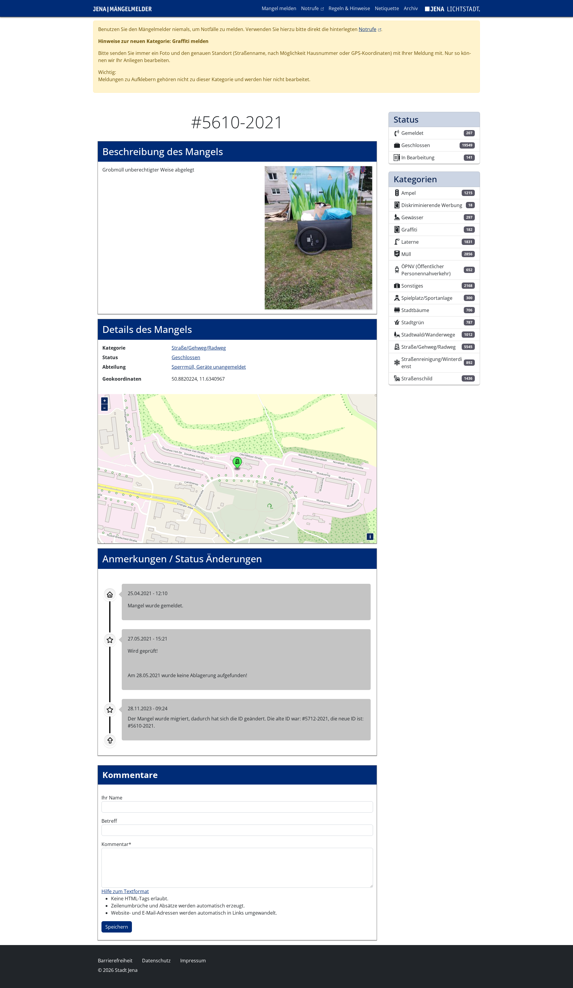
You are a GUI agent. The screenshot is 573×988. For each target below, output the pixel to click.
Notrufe (313, 8)
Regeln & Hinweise (349, 8)
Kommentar (115, 844)
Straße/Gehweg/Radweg (199, 348)
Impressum (193, 960)
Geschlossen (186, 357)
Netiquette (387, 8)
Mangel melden (279, 8)
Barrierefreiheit (115, 960)
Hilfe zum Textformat (125, 891)
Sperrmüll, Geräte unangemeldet (209, 367)
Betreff (109, 821)
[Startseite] (124, 8)
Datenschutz (156, 960)
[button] (318, 237)
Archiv (411, 8)
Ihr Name (111, 797)
